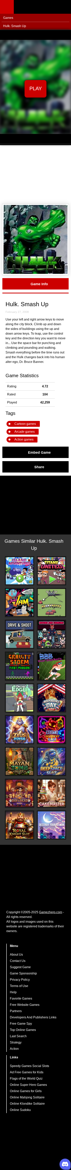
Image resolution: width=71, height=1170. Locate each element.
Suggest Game (20, 967)
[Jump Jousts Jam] (19, 602)
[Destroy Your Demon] (51, 825)
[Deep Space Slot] (51, 761)
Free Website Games (24, 1004)
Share (39, 467)
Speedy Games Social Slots (29, 1066)
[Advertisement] (35, 174)
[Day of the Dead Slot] (19, 793)
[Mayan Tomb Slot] (19, 761)
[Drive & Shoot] (19, 634)
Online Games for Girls (26, 1091)
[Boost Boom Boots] (51, 666)
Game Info (39, 284)
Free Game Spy (21, 1023)
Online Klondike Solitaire (27, 1103)
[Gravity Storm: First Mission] (19, 666)
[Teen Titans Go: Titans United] (51, 570)
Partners (16, 1011)
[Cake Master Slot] (51, 793)
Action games (24, 439)
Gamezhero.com (50, 912)
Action (14, 1048)
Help (13, 992)
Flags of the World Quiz (26, 1078)
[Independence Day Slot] (51, 698)
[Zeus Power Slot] (19, 729)
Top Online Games (23, 1030)
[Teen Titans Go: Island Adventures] (19, 570)
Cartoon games (25, 423)
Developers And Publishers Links (33, 1017)
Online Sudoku (20, 1110)
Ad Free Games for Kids (26, 1072)
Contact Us (17, 960)
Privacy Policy (20, 979)
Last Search (18, 1036)
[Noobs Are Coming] (51, 634)
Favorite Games (21, 998)
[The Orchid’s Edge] (19, 698)
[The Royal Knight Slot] (19, 825)
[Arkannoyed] (51, 602)
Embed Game (39, 452)
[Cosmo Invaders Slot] (51, 729)
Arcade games (24, 431)
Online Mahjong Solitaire (27, 1097)
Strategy (15, 1042)
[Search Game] (64, 8)
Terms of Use (19, 986)
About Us (16, 954)
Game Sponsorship (23, 973)
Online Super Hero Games (28, 1084)
